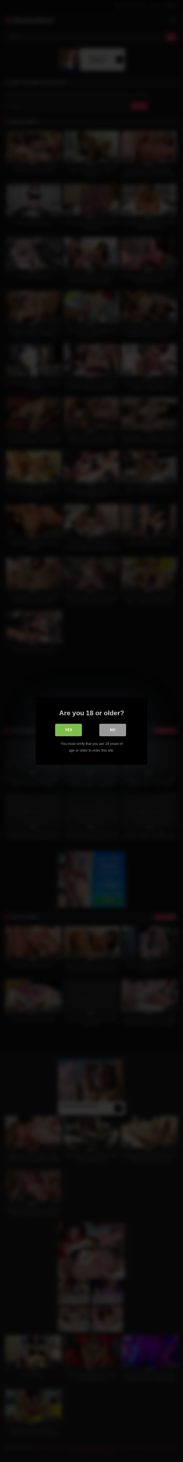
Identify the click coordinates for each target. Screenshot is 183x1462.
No (112, 730)
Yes (68, 730)
